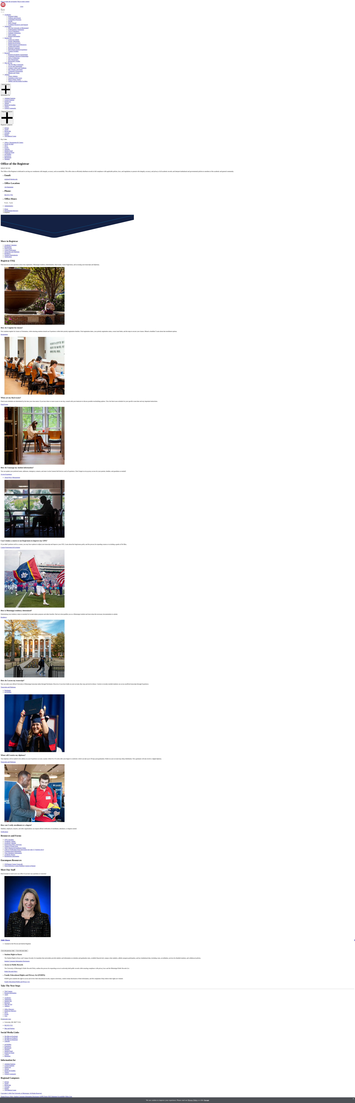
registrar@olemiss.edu (10, 179)
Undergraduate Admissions (16, 29)
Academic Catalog (9, 841)
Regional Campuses (14, 48)
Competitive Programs (14, 19)
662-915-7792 (8, 195)
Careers (6, 1054)
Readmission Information (11, 856)
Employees (7, 101)
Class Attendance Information (13, 853)
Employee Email (9, 152)
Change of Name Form (11, 846)
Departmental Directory (11, 210)
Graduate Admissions (14, 33)
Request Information (14, 36)
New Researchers (13, 59)
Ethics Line (68, 1096)
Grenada (6, 133)
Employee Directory (10, 1011)
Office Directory (9, 1009)
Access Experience (6, 474)
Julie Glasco (5, 940)
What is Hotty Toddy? (14, 79)
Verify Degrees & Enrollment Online (15, 848)
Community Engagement (15, 71)
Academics (7, 14)
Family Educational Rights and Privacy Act (17, 982)
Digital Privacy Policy (7, 1096)
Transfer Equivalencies (11, 255)
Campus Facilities (13, 51)
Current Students (9, 100)
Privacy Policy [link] (193, 1100)
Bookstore (7, 1056)
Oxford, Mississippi (14, 41)
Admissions (7, 26)
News (6, 146)
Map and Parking (9, 1028)
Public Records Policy (10, 971)
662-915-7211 (8, 1025)
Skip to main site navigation (9, 1)
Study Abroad (12, 23)
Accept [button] (206, 1100)
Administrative (8, 206)
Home (6, 209)
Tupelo (6, 129)
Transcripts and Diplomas (11, 252)
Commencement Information (12, 851)
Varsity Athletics (13, 76)
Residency (7, 253)
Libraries (7, 149)
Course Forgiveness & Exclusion (10, 547)
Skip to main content (23, 1)
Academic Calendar (10, 843)
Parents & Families (9, 105)
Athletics (7, 74)
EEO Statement (52, 1096)
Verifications (8, 257)
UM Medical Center (10, 136)
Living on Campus (13, 39)
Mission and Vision (13, 73)
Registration (7, 247)
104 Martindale (8, 187)
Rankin (6, 134)
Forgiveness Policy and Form (13, 844)
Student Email (8, 151)
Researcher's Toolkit (14, 61)
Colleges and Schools (14, 18)
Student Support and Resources (17, 44)
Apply (6, 994)
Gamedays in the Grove (15, 78)
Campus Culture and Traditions (17, 68)
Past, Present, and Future (15, 69)
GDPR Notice (43, 1096)
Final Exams (8, 248)
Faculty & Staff (8, 144)
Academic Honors (9, 854)
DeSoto (6, 128)
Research (7, 53)
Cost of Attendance (13, 31)
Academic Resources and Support (18, 24)
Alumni (6, 103)
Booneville (7, 131)
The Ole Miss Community (15, 64)
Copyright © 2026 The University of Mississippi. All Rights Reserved (21, 1093)
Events (6, 147)
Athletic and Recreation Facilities (17, 81)
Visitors (6, 106)
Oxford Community (10, 108)
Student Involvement (14, 43)
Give (21, 6)
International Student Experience (17, 49)
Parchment (7, 690)
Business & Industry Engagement (18, 54)
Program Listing (13, 16)
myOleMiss (7, 154)
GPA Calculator (9, 839)
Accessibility (61, 1096)
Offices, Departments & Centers (13, 142)
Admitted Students (9, 98)
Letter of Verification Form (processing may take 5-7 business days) (24, 849)
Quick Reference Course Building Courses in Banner (20, 866)
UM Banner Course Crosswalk (13, 864)
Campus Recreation (14, 46)
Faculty (10, 21)
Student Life (8, 38)
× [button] (353, 1098)
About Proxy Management (12, 477)
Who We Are (8, 63)
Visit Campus (12, 34)
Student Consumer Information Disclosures (17, 961)
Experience (7, 156)
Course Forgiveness (10, 250)
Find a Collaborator (14, 58)
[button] (1, 8)
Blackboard (7, 157)
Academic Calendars (10, 245)
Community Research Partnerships (18, 56)
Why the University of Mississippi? (18, 28)
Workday (7, 159)
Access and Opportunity (15, 66)
